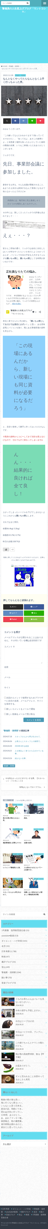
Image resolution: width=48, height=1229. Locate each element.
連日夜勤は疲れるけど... (12, 1124)
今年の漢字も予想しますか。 (28, 1012)
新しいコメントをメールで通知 (20, 709)
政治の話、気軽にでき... (12, 1108)
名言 (6, 946)
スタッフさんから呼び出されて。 (28, 736)
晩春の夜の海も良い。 (11, 1099)
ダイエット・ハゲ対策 (14, 941)
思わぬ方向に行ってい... (12, 1112)
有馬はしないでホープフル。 (31, 787)
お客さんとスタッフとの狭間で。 (28, 741)
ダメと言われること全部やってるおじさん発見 (29, 1079)
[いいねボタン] (6, 549)
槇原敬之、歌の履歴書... (12, 1121)
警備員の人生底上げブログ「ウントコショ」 (24, 10)
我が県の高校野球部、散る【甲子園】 (29, 1057)
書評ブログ (9, 962)
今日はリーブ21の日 (24, 1023)
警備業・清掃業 (11, 730)
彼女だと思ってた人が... (12, 1127)
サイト (7, 687)
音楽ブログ (9, 983)
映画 (6, 956)
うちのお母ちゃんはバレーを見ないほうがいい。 (29, 1002)
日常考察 (9, 951)
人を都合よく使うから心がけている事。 (29, 752)
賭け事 (7, 977)
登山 (6, 967)
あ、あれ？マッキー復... (12, 1118)
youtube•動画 (10, 935)
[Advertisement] (24, 39)
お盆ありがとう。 (23, 1067)
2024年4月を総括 (22, 746)
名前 (6, 667)
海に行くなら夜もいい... (12, 1102)
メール (7, 677)
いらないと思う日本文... (12, 1105)
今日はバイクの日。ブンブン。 (29, 1033)
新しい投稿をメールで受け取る (20, 714)
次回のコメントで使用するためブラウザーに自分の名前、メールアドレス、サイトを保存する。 (23, 700)
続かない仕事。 (21, 758)
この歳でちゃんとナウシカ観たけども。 (29, 1045)
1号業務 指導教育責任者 (15, 930)
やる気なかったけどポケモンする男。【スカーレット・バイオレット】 (25, 779)
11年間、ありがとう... (11, 1115)
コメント (9, 646)
